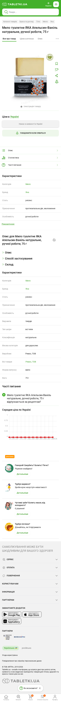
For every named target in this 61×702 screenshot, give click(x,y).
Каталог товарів (10, 21)
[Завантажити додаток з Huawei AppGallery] (11, 621)
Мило (45, 21)
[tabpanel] (30, 254)
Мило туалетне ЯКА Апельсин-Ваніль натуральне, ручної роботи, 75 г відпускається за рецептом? (29, 398)
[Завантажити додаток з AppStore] (32, 614)
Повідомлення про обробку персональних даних (22, 661)
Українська (9, 648)
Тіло (38, 21)
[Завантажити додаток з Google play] (11, 614)
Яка (52, 21)
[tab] (9, 39)
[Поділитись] (56, 75)
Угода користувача (10, 655)
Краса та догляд (26, 21)
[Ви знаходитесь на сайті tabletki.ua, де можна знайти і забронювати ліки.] (14, 4)
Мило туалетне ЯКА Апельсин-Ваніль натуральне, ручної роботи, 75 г (29, 30)
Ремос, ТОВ (31, 362)
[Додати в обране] (56, 63)
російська (26, 648)
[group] (30, 127)
